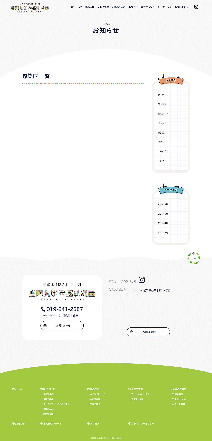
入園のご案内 (119, 7)
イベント (162, 123)
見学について (181, 399)
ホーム (18, 389)
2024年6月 (163, 214)
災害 (160, 142)
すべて (161, 95)
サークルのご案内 (141, 394)
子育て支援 (103, 7)
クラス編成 (180, 404)
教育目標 (49, 394)
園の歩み (49, 409)
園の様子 (96, 404)
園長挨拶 (49, 399)
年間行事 (96, 399)
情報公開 (49, 414)
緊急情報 (162, 104)
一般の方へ (163, 151)
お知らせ (133, 7)
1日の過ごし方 (98, 394)
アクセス (167, 7)
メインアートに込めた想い (57, 404)
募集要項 (179, 394)
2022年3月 (163, 232)
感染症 (161, 132)
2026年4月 (163, 204)
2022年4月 (163, 223)
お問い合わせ (181, 7)
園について (76, 7)
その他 (161, 161)
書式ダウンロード (150, 7)
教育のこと (163, 114)
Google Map (149, 331)
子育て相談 (138, 399)
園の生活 (89, 7)
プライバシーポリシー (142, 423)
